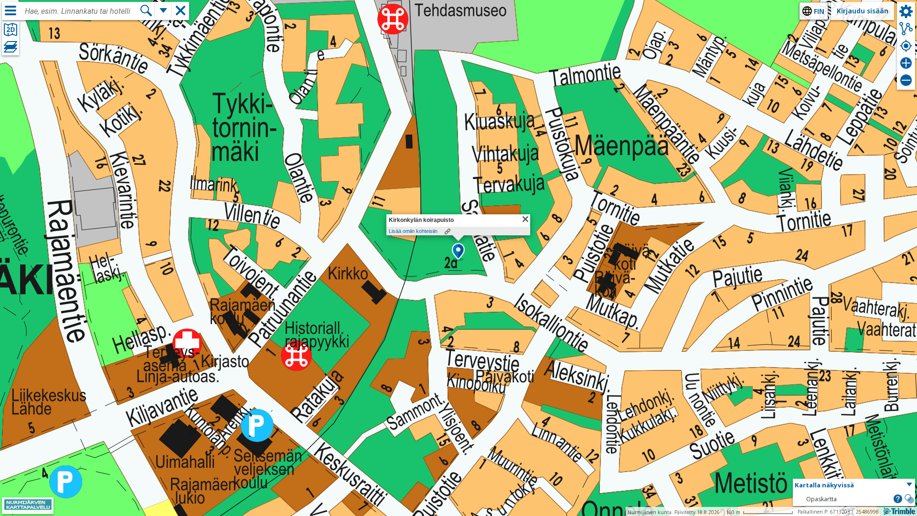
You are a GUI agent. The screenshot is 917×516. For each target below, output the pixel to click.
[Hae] (146, 10)
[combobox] (82, 11)
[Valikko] (10, 10)
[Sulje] (525, 219)
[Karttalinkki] (447, 231)
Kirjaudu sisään (862, 10)
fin (819, 11)
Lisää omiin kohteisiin (413, 231)
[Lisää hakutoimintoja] (163, 10)
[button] (458, 252)
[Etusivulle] (28, 507)
